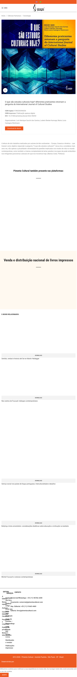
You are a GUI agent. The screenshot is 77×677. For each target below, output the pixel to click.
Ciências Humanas (14, 16)
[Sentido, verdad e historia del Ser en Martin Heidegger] (38, 336)
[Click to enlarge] (5, 90)
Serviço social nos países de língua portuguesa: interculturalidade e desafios (28, 484)
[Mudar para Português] (40, 2)
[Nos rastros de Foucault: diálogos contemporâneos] (38, 379)
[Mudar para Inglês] (36, 2)
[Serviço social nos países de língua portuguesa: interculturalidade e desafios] (38, 441)
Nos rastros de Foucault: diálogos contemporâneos (20, 401)
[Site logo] (38, 8)
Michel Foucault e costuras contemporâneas (17, 577)
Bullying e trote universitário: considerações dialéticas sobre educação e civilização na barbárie (35, 526)
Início (3, 16)
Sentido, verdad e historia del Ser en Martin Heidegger (20, 359)
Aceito (4, 675)
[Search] (75, 8)
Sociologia (27, 16)
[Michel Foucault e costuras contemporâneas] (38, 550)
